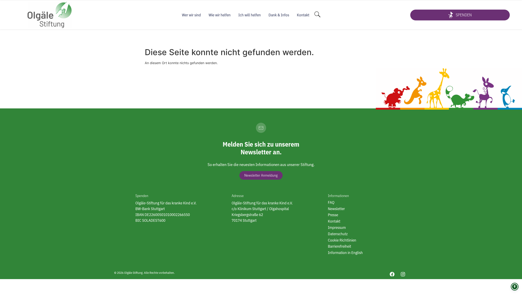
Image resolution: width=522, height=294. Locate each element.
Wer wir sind (191, 14)
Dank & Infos (279, 14)
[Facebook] (392, 274)
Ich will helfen (249, 14)
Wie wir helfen (220, 14)
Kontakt (303, 14)
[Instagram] (403, 274)
